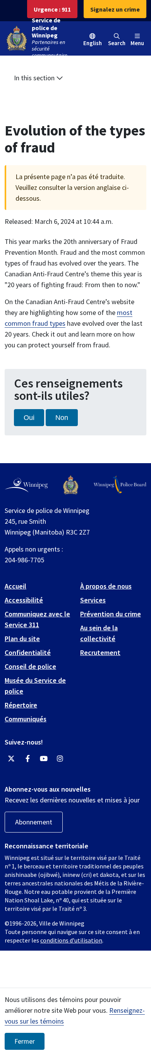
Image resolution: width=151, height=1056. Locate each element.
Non (61, 417)
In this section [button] (35, 77)
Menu (137, 43)
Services (93, 600)
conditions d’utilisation (71, 940)
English (92, 43)
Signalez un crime (115, 9)
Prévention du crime (110, 613)
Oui (29, 417)
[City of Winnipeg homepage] (26, 485)
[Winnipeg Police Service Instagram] (60, 758)
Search (116, 43)
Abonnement (33, 821)
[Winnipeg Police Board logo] (120, 485)
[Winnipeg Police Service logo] (71, 485)
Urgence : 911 (52, 9)
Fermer (24, 1041)
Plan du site (22, 638)
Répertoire (21, 705)
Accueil (15, 586)
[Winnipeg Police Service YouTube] (43, 758)
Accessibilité (24, 600)
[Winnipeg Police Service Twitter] (11, 758)
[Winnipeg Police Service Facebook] (27, 758)
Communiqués (25, 718)
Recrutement (100, 652)
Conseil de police (30, 666)
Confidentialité (28, 652)
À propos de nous (106, 586)
